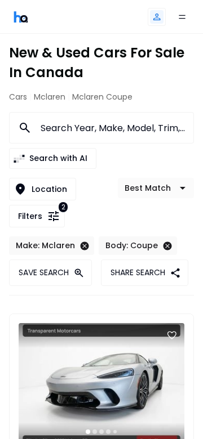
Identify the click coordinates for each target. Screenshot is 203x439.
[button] (157, 17)
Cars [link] (18, 96)
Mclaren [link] (49, 96)
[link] (21, 16)
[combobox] (110, 127)
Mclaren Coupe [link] (102, 96)
